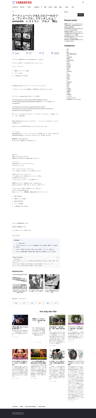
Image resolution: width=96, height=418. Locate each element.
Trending (69, 89)
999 (68, 52)
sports (68, 83)
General (69, 66)
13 (67, 50)
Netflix (55, 7)
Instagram (36, 7)
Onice (60, 7)
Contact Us (15, 7)
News (66, 7)
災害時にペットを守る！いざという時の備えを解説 (38, 320)
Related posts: (22, 243)
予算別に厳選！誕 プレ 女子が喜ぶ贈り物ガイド (20, 327)
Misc (68, 77)
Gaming (69, 64)
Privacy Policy (41, 406)
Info (68, 69)
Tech (68, 85)
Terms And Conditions (30, 406)
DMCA (21, 406)
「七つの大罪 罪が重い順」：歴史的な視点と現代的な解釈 (38, 362)
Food (68, 61)
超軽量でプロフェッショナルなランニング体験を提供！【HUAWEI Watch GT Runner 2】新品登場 (73, 25)
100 (68, 49)
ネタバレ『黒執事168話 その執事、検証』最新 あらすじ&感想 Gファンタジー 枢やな (36, 251)
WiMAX (68, 91)
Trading (68, 88)
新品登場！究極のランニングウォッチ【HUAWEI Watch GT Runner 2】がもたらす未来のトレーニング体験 (73, 33)
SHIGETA (69, 82)
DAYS (29, 7)
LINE (45, 7)
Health (68, 67)
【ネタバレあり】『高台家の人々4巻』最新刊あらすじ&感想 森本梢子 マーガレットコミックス (33, 263)
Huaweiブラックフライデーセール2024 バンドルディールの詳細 (76, 363)
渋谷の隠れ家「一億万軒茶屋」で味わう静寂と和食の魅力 (57, 328)
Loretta (50, 7)
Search (66, 11)
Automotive (69, 57)
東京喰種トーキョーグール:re (74, 99)
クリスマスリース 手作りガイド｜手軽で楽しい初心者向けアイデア (76, 328)
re (67, 80)
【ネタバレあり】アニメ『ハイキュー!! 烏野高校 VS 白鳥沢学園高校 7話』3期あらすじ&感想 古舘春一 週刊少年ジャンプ (35, 261)
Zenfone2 (69, 94)
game (68, 63)
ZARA (68, 93)
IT (41, 7)
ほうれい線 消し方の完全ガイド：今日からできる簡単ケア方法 (20, 363)
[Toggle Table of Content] (56, 257)
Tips (73, 7)
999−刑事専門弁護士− (72, 53)
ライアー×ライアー (71, 97)
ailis (68, 55)
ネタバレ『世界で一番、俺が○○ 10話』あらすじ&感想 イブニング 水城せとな (35, 249)
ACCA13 (22, 7)
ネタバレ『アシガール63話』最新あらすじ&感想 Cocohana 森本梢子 (27, 265)
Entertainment (70, 60)
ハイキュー (69, 96)
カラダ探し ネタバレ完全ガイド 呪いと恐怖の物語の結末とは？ (57, 363)
